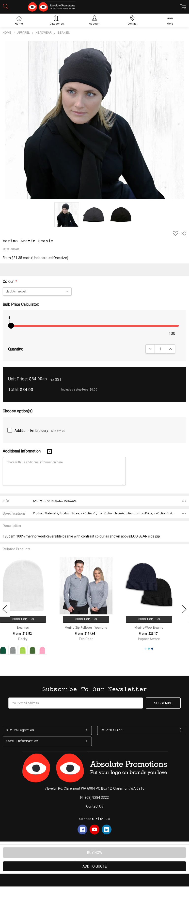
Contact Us (94, 806)
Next (184, 609)
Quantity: (15, 349)
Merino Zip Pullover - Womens (31, 627)
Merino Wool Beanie (94, 627)
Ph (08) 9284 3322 (94, 797)
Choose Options (31, 619)
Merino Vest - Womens (158, 627)
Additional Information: (22, 451)
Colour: (10, 281)
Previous (5, 609)
